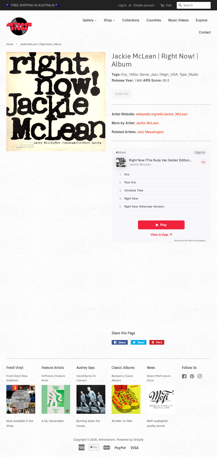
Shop (108, 20)
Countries (153, 20)
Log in (122, 5)
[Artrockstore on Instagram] (199, 377)
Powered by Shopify (130, 439)
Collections (130, 20)
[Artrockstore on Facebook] (184, 377)
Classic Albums (123, 367)
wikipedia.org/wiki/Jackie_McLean (162, 113)
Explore (201, 20)
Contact (205, 32)
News (151, 367)
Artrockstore (107, 439)
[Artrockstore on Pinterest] (192, 377)
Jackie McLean (147, 122)
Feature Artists (53, 367)
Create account (144, 5)
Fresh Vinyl (14, 367)
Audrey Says (86, 367)
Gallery (88, 20)
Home (9, 44)
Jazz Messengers (150, 131)
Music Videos (178, 20)
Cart (169, 5)
